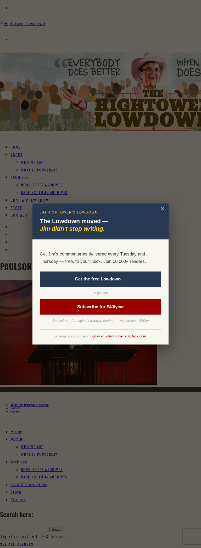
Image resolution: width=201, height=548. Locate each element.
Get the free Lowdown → (100, 278)
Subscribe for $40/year (100, 306)
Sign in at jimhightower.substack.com (117, 336)
